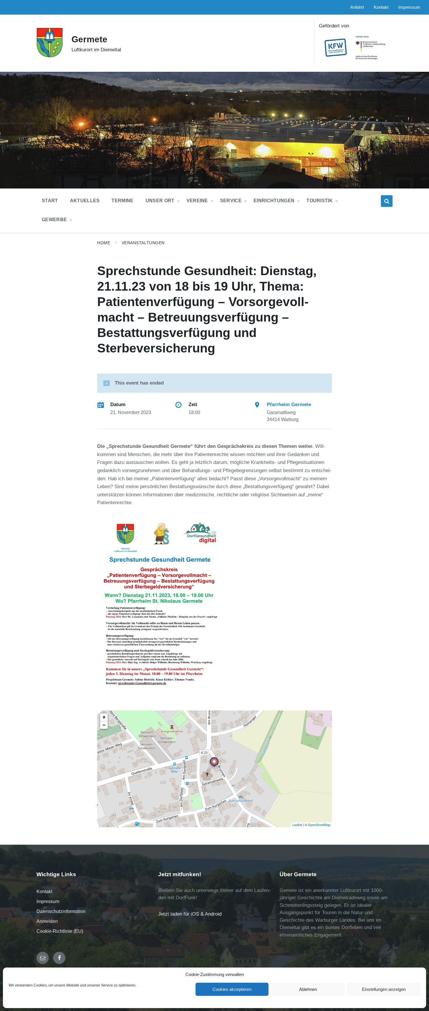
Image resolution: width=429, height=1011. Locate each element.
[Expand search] (387, 201)
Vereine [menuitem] (197, 200)
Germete (89, 39)
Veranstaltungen (143, 242)
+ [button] (104, 717)
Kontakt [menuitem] (381, 7)
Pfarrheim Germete (289, 404)
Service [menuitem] (231, 200)
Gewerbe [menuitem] (54, 219)
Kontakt (44, 891)
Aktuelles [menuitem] (85, 200)
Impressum (47, 901)
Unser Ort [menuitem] (160, 200)
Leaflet (297, 824)
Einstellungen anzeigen (384, 989)
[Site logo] (49, 56)
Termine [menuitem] (122, 200)
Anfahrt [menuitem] (357, 7)
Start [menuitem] (50, 200)
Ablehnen (308, 989)
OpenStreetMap (319, 824)
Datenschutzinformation (61, 911)
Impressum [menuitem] (409, 7)
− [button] (104, 725)
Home (103, 242)
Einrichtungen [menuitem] (274, 200)
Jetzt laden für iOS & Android (190, 914)
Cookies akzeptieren (232, 989)
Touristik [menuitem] (319, 200)
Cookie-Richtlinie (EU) (59, 931)
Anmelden (47, 921)
